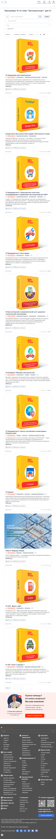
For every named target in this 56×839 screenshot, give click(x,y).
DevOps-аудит (7, 780)
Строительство (41, 316)
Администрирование (9, 767)
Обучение (44, 735)
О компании (24, 797)
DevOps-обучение (8, 778)
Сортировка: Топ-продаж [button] (19, 34)
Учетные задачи (8, 759)
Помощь (22, 806)
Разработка (6, 763)
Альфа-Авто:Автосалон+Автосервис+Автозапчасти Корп (27, 134)
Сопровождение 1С (29, 758)
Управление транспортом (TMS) (32, 77)
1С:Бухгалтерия (45, 752)
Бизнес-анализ (26, 740)
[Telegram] (17, 830)
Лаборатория (8, 775)
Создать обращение (46, 815)
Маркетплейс (45, 750)
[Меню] (2, 2)
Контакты (22, 811)
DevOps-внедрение (9, 782)
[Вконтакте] (21, 830)
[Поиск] (5, 2)
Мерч (5, 808)
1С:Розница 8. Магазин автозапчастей (19, 372)
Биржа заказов (8, 803)
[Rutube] (36, 830)
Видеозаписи (7, 800)
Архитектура (26, 752)
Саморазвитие (26, 755)
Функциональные (8, 757)
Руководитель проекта (22, 136)
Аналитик (43, 740)
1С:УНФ (43, 759)
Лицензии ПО (26, 784)
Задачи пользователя (9, 761)
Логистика (24, 435)
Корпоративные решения (27, 778)
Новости (6, 738)
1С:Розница (44, 763)
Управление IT (26, 750)
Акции (24, 761)
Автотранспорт (11, 77)
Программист (45, 738)
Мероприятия (8, 797)
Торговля (33, 374)
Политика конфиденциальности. (28, 822)
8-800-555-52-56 (44, 809)
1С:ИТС (24, 763)
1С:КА (42, 757)
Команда (24, 748)
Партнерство (26, 771)
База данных (7, 765)
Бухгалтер (44, 77)
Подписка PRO (7, 754)
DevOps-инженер (46, 744)
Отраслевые (25, 786)
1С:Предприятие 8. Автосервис (17, 253)
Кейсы (24, 769)
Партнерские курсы (47, 746)
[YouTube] (32, 830)
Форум (5, 805)
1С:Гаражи (9, 492)
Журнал (6, 735)
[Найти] (53, 731)
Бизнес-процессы (27, 742)
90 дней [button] (31, 34)
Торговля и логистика (28, 552)
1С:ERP (43, 754)
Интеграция (6, 770)
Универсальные (45, 770)
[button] (37, 34)
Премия (5, 749)
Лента (5, 742)
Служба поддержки (47, 797)
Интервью (6, 744)
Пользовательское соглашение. (10, 822)
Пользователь (20, 77)
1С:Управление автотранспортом (18, 75)
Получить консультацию (34, 715)
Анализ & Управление (26, 736)
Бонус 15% (10, 28)
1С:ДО (42, 767)
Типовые (27, 255)
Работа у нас (23, 809)
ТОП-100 (6, 746)
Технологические (27, 790)
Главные (5, 740)
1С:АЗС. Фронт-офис (13, 606)
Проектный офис (47, 780)
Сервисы (24, 765)
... (44, 196)
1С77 (42, 774)
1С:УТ (42, 761)
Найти (47, 16)
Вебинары (19, 552)
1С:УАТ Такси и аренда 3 (14, 665)
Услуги (24, 767)
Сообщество (7, 772)
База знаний (7, 752)
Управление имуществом (37, 494)
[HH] (25, 830)
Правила (22, 804)
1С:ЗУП (43, 765)
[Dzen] (28, 830)
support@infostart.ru (45, 811)
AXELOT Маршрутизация (14, 551)
